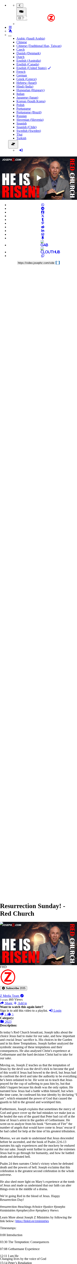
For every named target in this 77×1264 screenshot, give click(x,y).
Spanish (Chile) (26, 127)
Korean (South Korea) (30, 101)
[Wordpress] (43, 234)
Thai (19, 134)
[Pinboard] (43, 238)
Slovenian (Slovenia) (30, 119)
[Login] (20, 150)
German (21, 75)
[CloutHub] (43, 252)
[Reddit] (43, 227)
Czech (20, 49)
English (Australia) (28, 60)
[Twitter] (43, 216)
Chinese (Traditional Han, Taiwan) (38, 46)
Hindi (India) (24, 86)
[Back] (19, 5)
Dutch (20, 57)
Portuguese (23, 108)
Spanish (21, 123)
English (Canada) (27, 64)
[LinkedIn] (43, 230)
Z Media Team (10, 996)
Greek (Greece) (26, 79)
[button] (13, 988)
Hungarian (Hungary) (30, 90)
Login (57, 1010)
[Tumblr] (43, 219)
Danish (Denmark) (28, 53)
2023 (7, 1021)
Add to (22, 1003)
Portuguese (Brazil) (28, 112)
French (20, 71)
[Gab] (43, 245)
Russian (21, 116)
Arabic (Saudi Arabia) (30, 38)
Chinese (21, 42)
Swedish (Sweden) (28, 131)
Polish (20, 105)
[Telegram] (43, 208)
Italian (20, 94)
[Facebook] (43, 212)
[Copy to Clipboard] (43, 255)
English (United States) (31, 68)
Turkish (21, 138)
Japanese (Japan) (27, 97)
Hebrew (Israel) (26, 83)
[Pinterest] (43, 223)
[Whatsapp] (43, 205)
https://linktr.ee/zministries (32, 1221)
